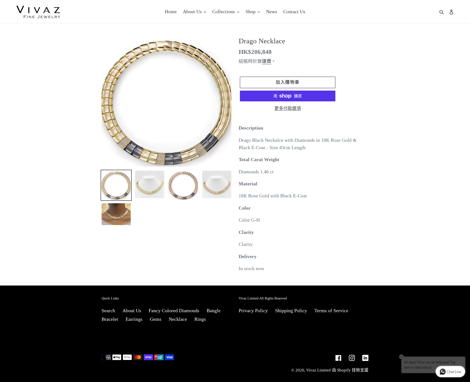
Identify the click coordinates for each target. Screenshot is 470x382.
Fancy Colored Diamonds (174, 310)
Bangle (214, 310)
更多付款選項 (287, 108)
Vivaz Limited (318, 370)
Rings (200, 319)
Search (108, 310)
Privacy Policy (253, 310)
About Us (131, 310)
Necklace (178, 319)
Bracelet (110, 319)
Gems (155, 319)
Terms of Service (331, 310)
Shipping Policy (291, 310)
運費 (266, 61)
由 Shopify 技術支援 (350, 370)
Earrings (134, 319)
